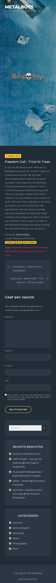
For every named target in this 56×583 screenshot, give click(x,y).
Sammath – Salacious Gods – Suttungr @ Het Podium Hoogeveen (28, 494)
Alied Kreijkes (23, 234)
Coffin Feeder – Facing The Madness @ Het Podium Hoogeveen (27, 463)
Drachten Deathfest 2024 (26, 454)
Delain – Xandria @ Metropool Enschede (29, 483)
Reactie (9, 316)
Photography (12, 11)
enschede (16, 247)
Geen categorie (21, 528)
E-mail (9, 365)
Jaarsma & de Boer (27, 579)
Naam (9, 350)
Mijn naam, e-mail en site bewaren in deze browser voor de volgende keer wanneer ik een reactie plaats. (29, 397)
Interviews (18, 533)
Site (7, 380)
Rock (15, 548)
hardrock (37, 247)
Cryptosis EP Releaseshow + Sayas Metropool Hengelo (28, 474)
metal (13, 251)
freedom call (27, 247)
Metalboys (19, 7)
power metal (33, 251)
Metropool (21, 251)
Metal (37, 11)
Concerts (27, 11)
